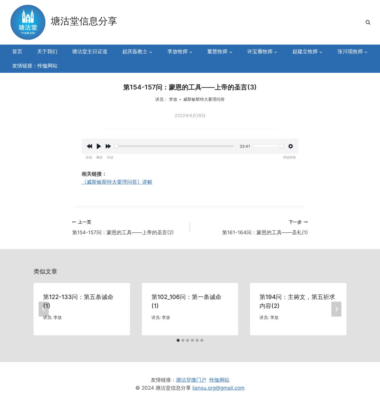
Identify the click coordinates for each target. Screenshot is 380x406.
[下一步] (336, 309)
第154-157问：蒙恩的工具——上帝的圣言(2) (123, 227)
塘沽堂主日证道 (89, 51)
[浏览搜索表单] (368, 22)
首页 (17, 51)
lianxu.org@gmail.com (218, 388)
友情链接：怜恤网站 (35, 66)
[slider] (174, 146)
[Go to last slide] (44, 309)
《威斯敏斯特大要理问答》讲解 (117, 182)
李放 (173, 99)
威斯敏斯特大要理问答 (204, 99)
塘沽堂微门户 (191, 380)
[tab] (178, 340)
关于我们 (47, 51)
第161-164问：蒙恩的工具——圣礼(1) (265, 227)
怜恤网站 (219, 380)
